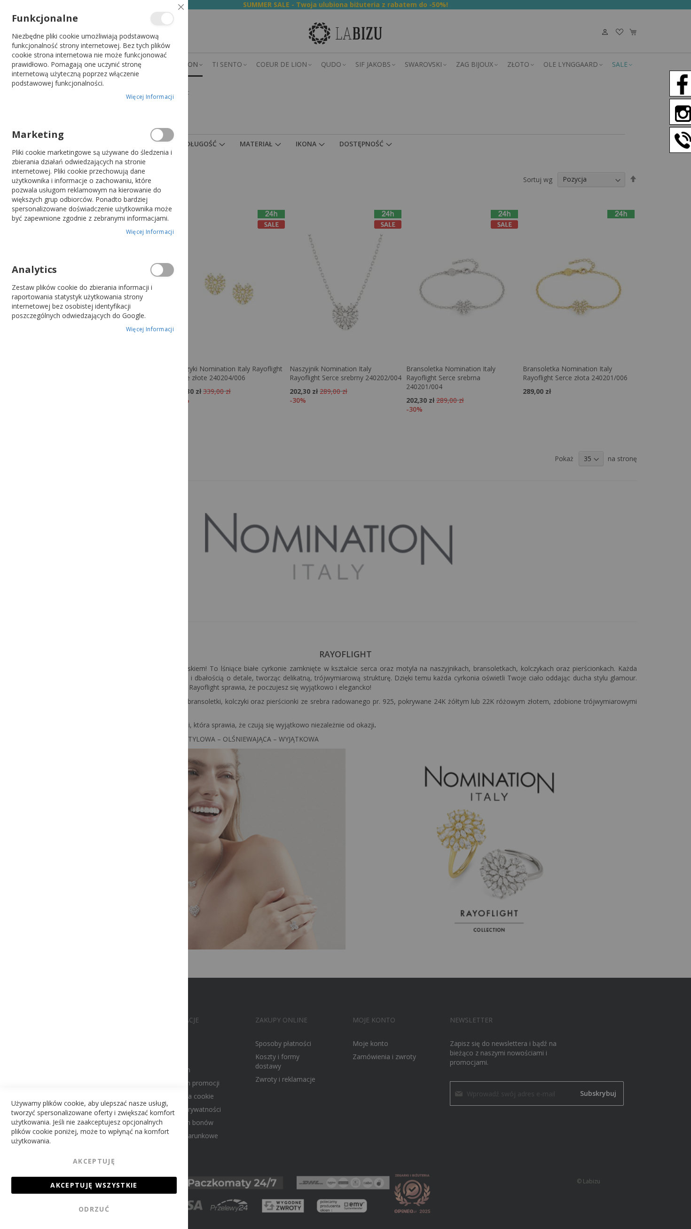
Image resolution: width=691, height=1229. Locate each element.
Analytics (162, 270)
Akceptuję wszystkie (94, 1185)
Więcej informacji (150, 97)
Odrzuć (94, 1209)
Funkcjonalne (162, 18)
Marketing (162, 135)
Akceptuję (94, 1161)
